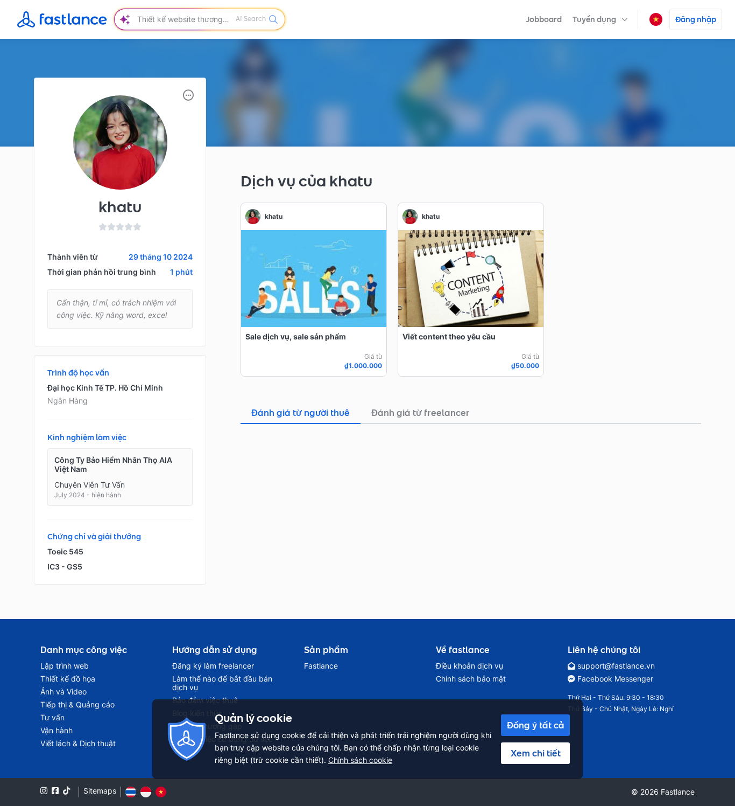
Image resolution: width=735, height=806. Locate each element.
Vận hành (56, 730)
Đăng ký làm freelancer (213, 666)
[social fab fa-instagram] (43, 790)
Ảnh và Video (63, 691)
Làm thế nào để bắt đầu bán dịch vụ (222, 683)
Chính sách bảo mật (471, 679)
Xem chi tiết (536, 753)
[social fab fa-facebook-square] (55, 790)
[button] (600, 19)
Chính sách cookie (360, 760)
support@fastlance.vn (616, 666)
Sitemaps (99, 791)
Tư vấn (52, 717)
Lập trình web (64, 666)
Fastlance (321, 666)
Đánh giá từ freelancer (420, 412)
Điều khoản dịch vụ (469, 666)
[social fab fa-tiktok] (66, 790)
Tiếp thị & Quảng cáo (77, 704)
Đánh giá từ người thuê (300, 412)
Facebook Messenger (615, 679)
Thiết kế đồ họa (67, 679)
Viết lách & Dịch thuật (78, 743)
